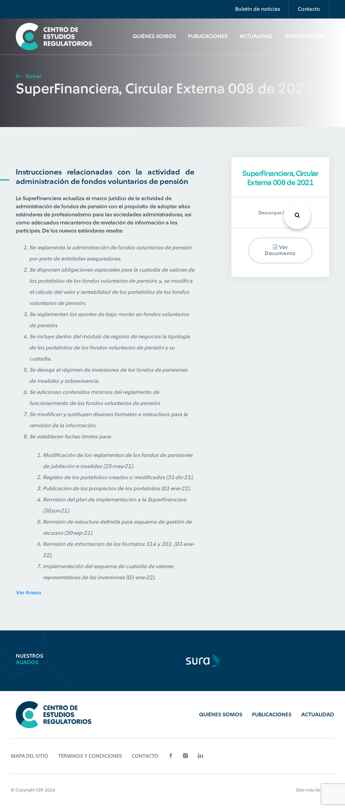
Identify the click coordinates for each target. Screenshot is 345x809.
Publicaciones (207, 36)
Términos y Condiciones (90, 756)
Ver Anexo (28, 592)
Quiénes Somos (154, 36)
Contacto (309, 9)
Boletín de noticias (257, 9)
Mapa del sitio (29, 756)
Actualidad (256, 36)
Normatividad (305, 36)
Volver (32, 76)
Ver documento (280, 250)
